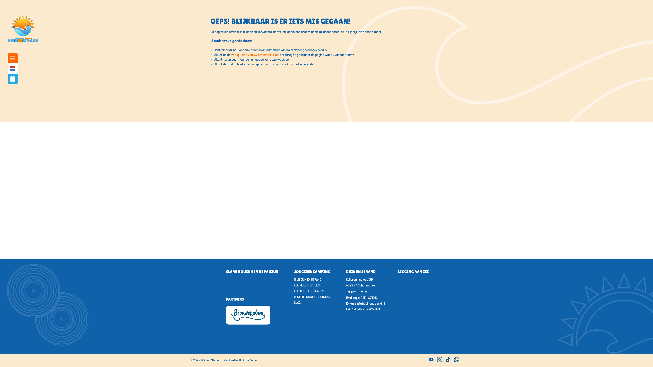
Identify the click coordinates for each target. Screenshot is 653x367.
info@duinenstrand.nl (365, 303)
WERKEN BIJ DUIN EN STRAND (312, 297)
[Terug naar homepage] (23, 29)
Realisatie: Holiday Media (240, 360)
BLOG (297, 303)
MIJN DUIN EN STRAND (307, 279)
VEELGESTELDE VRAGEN (309, 291)
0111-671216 (357, 292)
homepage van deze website (269, 59)
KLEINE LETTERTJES (307, 285)
